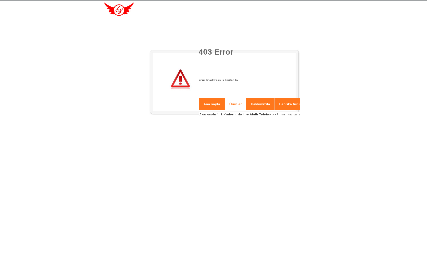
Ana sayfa (211, 104)
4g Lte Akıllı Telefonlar (257, 115)
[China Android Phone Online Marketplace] (117, 9)
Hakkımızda (260, 104)
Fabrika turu (289, 104)
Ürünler (235, 104)
